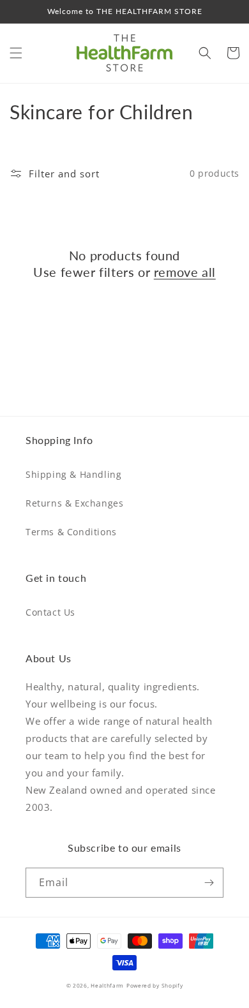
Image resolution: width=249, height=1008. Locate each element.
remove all (185, 271)
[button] (16, 53)
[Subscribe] (209, 883)
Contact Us (50, 612)
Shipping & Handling (73, 474)
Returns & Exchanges (74, 503)
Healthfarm (107, 985)
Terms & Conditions (71, 532)
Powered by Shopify (154, 985)
